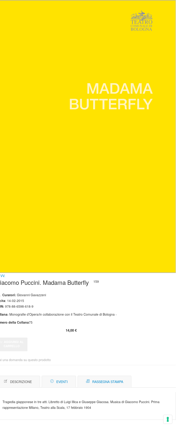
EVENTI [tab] (62, 381)
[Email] (167, 381)
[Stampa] (160, 381)
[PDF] (153, 381)
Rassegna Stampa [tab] (107, 381)
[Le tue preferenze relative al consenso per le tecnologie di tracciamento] (167, 419)
